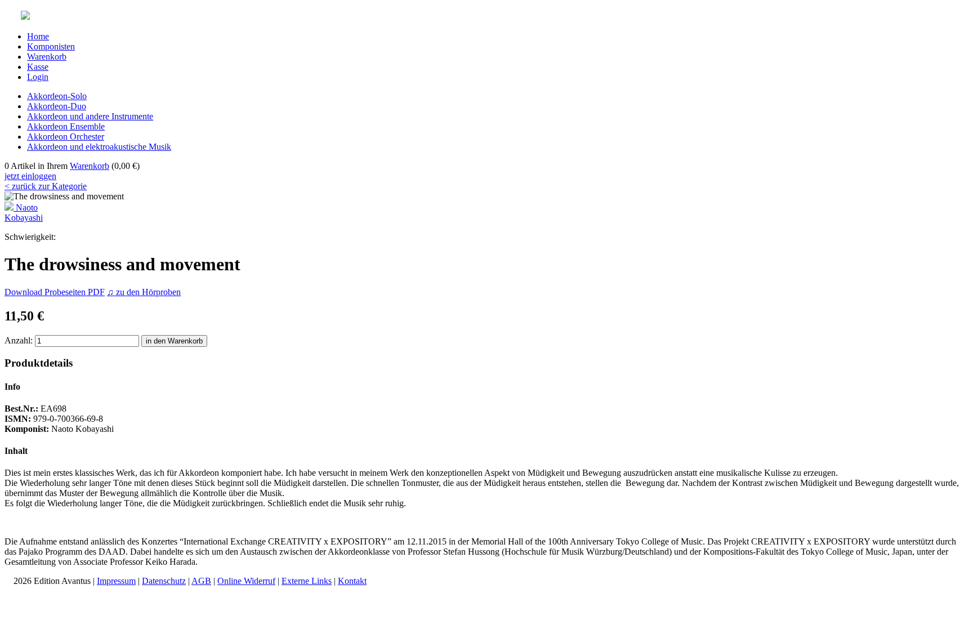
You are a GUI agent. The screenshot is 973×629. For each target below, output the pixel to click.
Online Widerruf (246, 581)
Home (38, 36)
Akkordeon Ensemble (66, 126)
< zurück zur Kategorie (46, 186)
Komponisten (51, 46)
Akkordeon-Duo (56, 106)
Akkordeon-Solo (57, 96)
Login (37, 77)
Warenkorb (46, 56)
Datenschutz (164, 581)
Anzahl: (19, 340)
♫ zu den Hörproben (144, 292)
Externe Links (307, 581)
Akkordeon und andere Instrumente (90, 116)
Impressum (116, 581)
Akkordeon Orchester (65, 136)
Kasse (37, 67)
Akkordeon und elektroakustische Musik (99, 146)
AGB (201, 581)
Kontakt (352, 581)
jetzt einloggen (30, 176)
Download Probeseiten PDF (55, 292)
